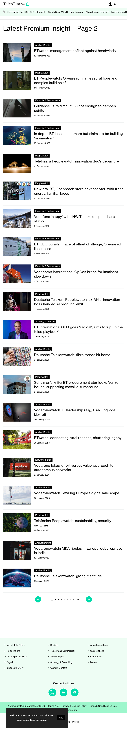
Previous (38, 599)
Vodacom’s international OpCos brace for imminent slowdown (76, 274)
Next (89, 599)
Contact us (95, 656)
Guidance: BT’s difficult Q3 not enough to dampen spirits (75, 108)
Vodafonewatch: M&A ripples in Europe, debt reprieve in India (78, 550)
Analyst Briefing (43, 45)
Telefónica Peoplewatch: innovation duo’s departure (76, 161)
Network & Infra (43, 460)
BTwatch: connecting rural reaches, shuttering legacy (78, 437)
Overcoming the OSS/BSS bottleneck (26, 12)
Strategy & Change (45, 321)
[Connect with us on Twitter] (52, 692)
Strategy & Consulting (61, 662)
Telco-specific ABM (17, 656)
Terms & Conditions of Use (103, 706)
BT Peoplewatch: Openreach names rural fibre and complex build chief (75, 80)
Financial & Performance (47, 100)
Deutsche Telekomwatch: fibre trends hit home (72, 355)
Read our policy (38, 720)
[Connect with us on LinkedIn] (63, 692)
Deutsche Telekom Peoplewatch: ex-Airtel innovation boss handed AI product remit (77, 301)
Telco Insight (13, 651)
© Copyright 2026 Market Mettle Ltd (26, 706)
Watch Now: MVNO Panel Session (65, 12)
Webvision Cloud (71, 722)
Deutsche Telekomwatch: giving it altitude (68, 576)
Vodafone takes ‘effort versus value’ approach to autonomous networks (74, 467)
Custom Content (58, 668)
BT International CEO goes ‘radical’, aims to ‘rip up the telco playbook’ (78, 329)
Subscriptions (97, 651)
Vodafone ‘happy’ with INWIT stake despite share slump (74, 218)
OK (61, 717)
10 (77, 599)
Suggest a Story (15, 668)
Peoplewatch (41, 72)
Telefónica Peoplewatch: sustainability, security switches (72, 522)
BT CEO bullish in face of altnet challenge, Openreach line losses (78, 246)
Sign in (10, 662)
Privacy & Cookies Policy (74, 706)
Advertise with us (98, 645)
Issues (93, 662)
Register (54, 645)
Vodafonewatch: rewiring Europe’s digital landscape (76, 493)
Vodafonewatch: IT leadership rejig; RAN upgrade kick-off (74, 412)
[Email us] (75, 692)
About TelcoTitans (16, 645)
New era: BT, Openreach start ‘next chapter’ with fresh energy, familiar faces (78, 191)
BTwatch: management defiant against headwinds (75, 50)
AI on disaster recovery (97, 12)
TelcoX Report (57, 656)
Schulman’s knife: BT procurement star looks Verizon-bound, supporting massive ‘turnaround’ (78, 384)
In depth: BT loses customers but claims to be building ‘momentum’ (78, 135)
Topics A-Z (53, 706)
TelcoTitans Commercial (62, 651)
